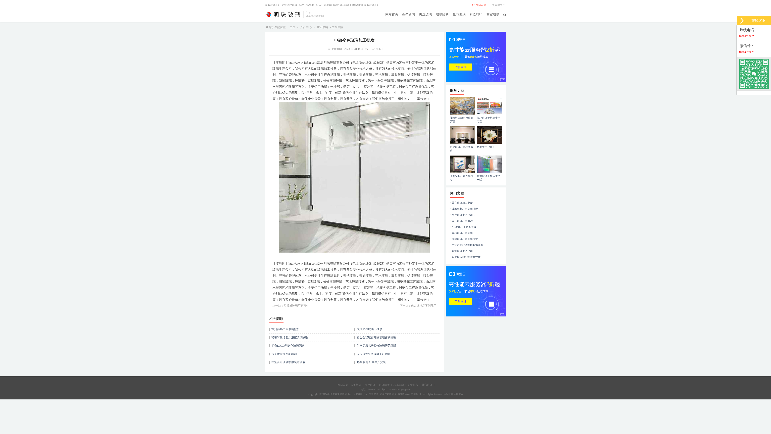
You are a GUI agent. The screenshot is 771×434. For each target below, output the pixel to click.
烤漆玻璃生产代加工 (463, 251)
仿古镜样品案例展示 (423, 305)
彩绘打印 (476, 14)
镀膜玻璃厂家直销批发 (465, 239)
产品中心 (306, 27)
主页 (292, 27)
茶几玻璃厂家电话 (462, 220)
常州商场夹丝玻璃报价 (285, 329)
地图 (456, 394)
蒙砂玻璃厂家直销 (462, 232)
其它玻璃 (492, 14)
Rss (461, 394)
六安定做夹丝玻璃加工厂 (286, 353)
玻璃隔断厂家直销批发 (465, 208)
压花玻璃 (459, 14)
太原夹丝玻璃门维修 (369, 329)
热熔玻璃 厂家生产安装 (371, 362)
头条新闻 (408, 14)
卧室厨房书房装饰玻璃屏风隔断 (376, 345)
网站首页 (391, 14)
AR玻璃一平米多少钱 (464, 226)
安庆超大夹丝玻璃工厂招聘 (374, 353)
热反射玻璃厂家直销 (296, 305)
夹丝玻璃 (425, 14)
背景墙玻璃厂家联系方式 (466, 257)
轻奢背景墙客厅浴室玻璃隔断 (289, 337)
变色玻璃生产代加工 (463, 214)
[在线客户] (742, 20)
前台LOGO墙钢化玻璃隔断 (288, 345)
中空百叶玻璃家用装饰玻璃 (288, 362)
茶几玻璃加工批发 (462, 202)
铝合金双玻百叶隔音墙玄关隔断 (376, 337)
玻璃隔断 (442, 14)
